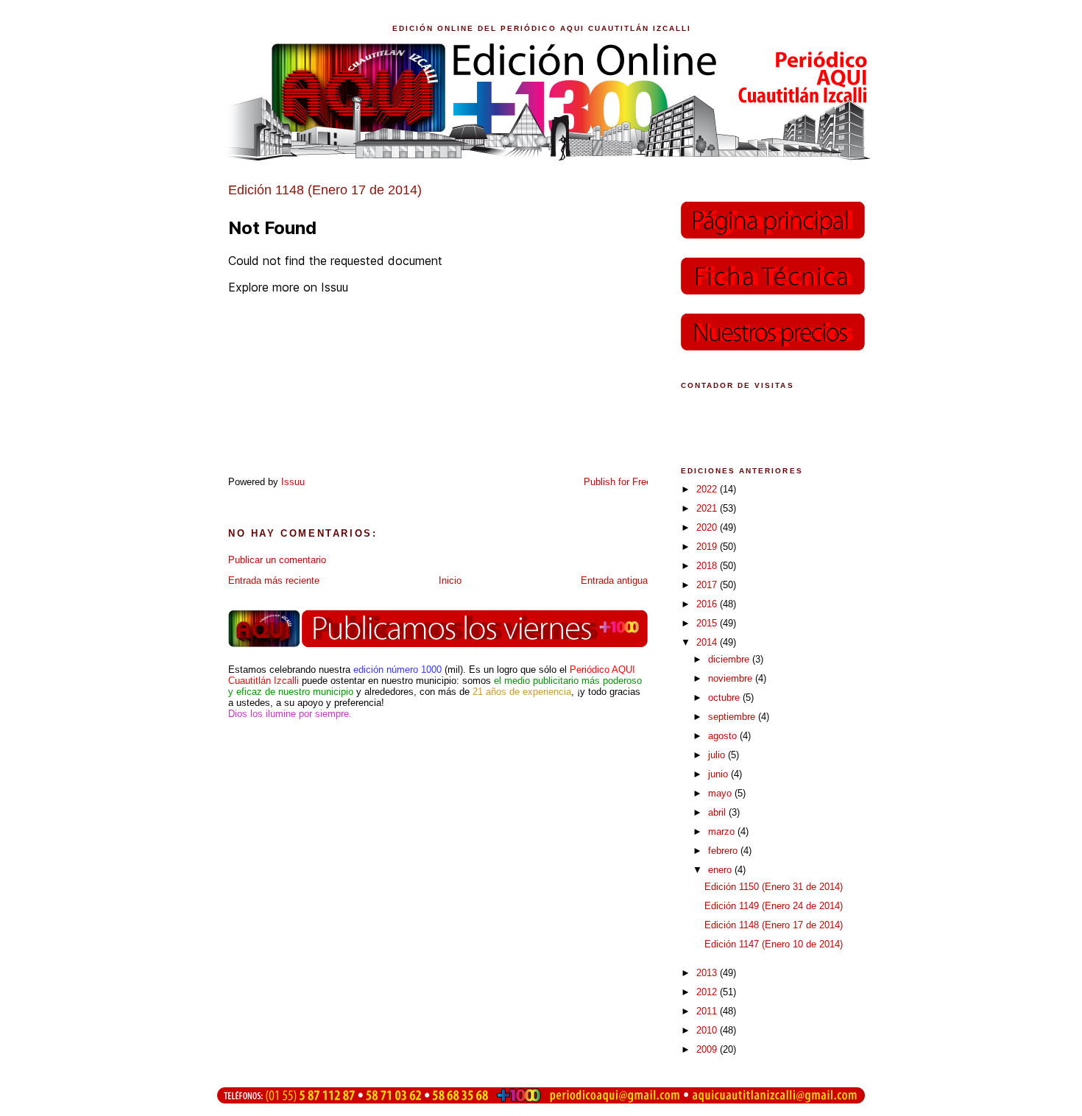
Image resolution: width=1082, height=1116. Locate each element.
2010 (708, 1030)
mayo (721, 793)
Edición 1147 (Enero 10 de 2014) (773, 944)
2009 (708, 1049)
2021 (708, 508)
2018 (708, 565)
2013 (708, 972)
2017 (708, 584)
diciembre (730, 659)
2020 (708, 527)
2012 (708, 991)
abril (718, 812)
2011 (708, 1011)
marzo (723, 831)
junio (719, 774)
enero (721, 869)
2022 (708, 489)
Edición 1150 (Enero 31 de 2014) (773, 886)
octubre (725, 697)
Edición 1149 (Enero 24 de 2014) (773, 905)
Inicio (450, 580)
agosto (724, 735)
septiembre (733, 716)
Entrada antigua (614, 580)
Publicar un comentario (277, 559)
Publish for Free (617, 481)
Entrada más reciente (273, 580)
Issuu (293, 481)
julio (718, 754)
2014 (708, 642)
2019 (708, 546)
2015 (708, 623)
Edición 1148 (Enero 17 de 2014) (773, 924)
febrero (724, 850)
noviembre (731, 678)
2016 (708, 604)
